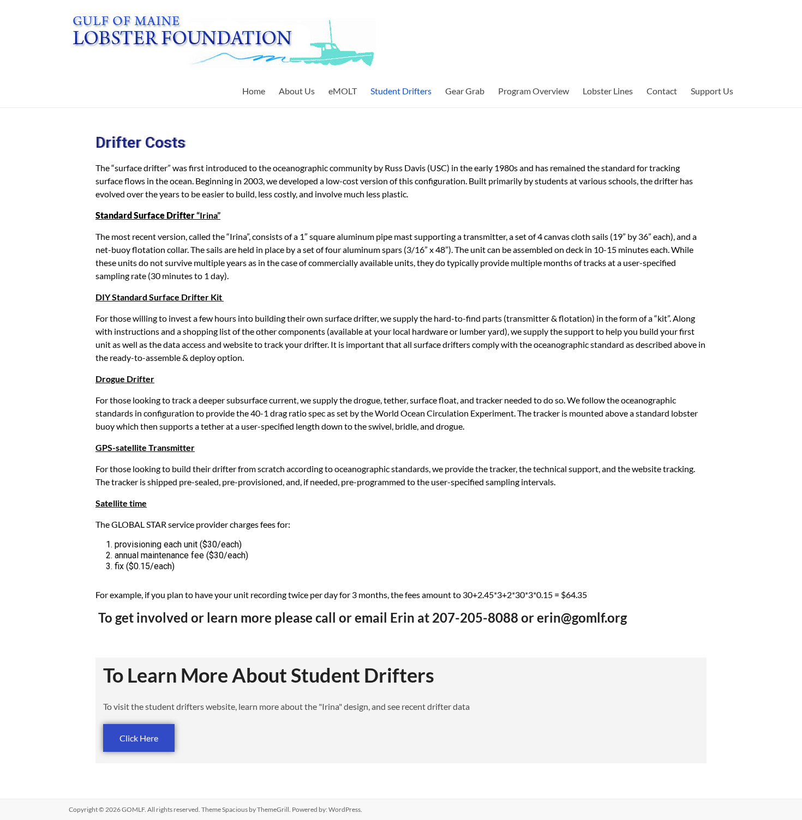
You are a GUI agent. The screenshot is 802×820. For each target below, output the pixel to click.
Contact (662, 91)
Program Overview (533, 91)
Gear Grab (464, 91)
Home (253, 91)
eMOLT (342, 91)
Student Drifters (401, 91)
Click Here (138, 738)
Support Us (712, 91)
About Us (297, 91)
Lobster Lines (608, 91)
